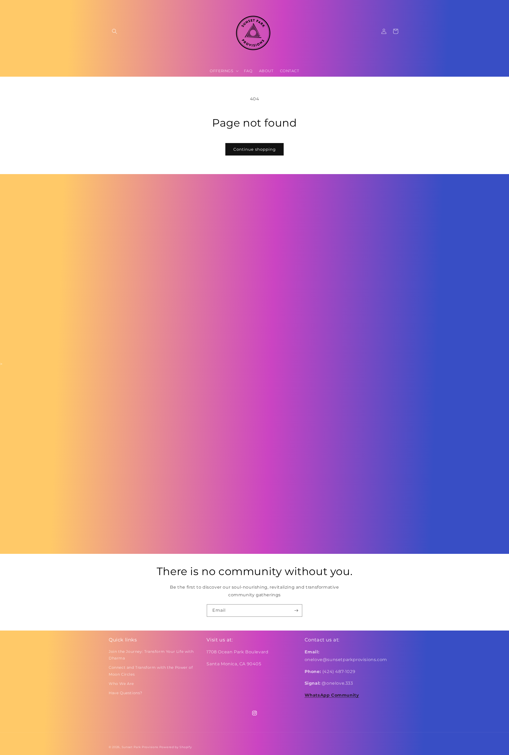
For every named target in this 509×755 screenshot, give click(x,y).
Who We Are (121, 683)
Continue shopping (254, 149)
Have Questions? (125, 693)
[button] (114, 31)
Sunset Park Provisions (140, 747)
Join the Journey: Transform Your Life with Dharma (151, 655)
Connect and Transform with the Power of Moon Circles (151, 670)
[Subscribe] (296, 610)
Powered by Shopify (175, 747)
